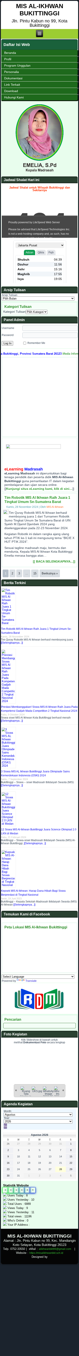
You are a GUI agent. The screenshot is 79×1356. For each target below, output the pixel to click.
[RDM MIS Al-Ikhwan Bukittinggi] (39, 1012)
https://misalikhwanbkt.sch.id (46, 1252)
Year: (7, 1118)
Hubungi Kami (14, 97)
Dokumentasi (13, 78)
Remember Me (36, 342)
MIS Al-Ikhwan (55, 506)
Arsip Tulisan (9, 295)
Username (8, 328)
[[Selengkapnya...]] (12, 642)
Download (11, 91)
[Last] (63, 1090)
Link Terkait (12, 84)
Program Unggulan (17, 65)
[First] (16, 1090)
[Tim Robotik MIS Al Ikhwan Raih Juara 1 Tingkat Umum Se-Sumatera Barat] (6, 513)
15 (34, 573)
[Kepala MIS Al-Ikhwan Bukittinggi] (39, 171)
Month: (8, 1111)
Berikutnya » (50, 573)
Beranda (10, 52)
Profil (7, 59)
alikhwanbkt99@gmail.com (55, 1249)
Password (8, 335)
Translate (31, 980)
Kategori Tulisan (14, 312)
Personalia (11, 72)
